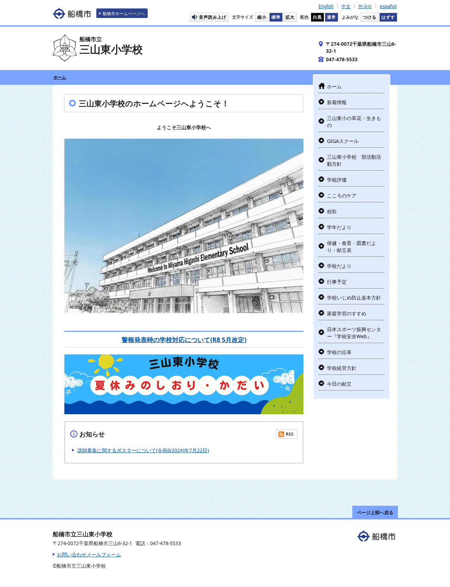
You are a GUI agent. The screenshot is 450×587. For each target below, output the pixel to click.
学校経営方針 (341, 368)
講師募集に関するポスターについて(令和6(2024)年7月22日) (143, 450)
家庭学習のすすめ (346, 313)
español (388, 6)
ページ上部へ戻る (375, 512)
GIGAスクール (343, 141)
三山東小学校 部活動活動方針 (354, 160)
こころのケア (341, 195)
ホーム (59, 77)
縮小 (261, 17)
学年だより (339, 227)
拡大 (290, 17)
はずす (388, 17)
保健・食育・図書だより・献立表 (351, 246)
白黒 (317, 17)
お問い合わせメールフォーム (89, 554)
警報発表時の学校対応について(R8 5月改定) (184, 339)
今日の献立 (339, 383)
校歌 (332, 211)
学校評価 (337, 179)
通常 (331, 17)
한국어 (365, 6)
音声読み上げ (212, 17)
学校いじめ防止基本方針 (354, 297)
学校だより (339, 266)
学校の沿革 (339, 352)
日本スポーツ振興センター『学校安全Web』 (354, 333)
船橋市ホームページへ (124, 13)
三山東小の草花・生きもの (354, 121)
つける (370, 17)
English (326, 6)
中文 (346, 6)
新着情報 (337, 102)
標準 (276, 17)
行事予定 (337, 281)
